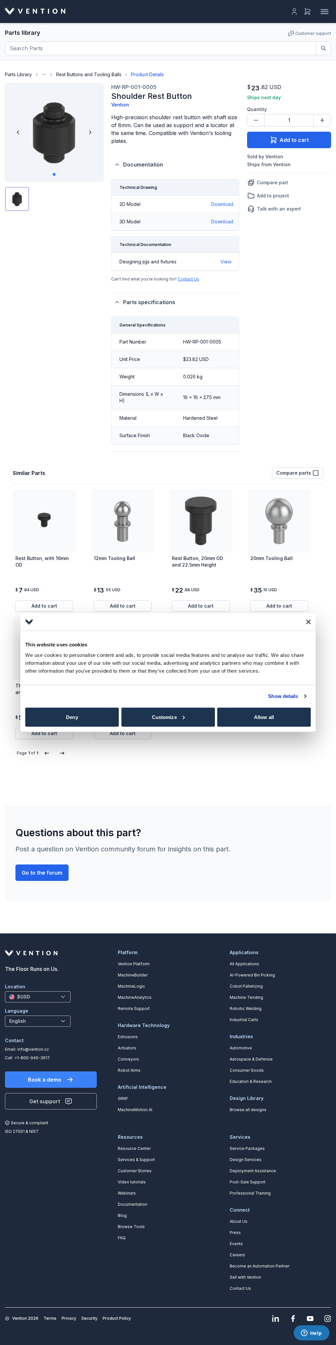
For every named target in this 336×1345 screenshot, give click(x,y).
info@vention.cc (33, 1049)
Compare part (272, 182)
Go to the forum (42, 872)
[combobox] (38, 996)
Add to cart (294, 140)
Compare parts (293, 473)
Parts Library (18, 74)
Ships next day (264, 97)
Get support (44, 1101)
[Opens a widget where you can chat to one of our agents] (311, 1333)
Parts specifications (149, 302)
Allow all (264, 717)
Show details (283, 696)
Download (222, 204)
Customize (164, 717)
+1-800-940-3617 (32, 1057)
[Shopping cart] (307, 11)
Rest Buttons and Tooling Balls (88, 74)
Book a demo (44, 1079)
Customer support (313, 33)
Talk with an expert (279, 209)
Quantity (257, 109)
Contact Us (188, 279)
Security (89, 1318)
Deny (72, 717)
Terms (50, 1318)
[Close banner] (308, 621)
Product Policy (117, 1318)
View (225, 261)
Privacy (69, 1318)
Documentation (143, 164)
